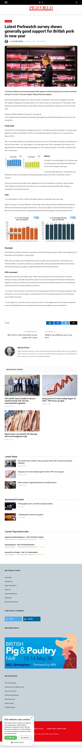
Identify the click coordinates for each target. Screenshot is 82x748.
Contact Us (8, 581)
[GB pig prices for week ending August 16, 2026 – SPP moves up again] (59, 385)
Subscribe (8, 598)
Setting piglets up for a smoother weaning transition (35, 504)
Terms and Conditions (56, 729)
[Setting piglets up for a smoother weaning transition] (10, 506)
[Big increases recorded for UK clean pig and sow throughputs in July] (22, 420)
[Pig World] (41, 8)
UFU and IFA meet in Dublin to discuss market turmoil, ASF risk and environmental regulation (20, 400)
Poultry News (9, 703)
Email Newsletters (11, 593)
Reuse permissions (11, 602)
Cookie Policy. (12, 733)
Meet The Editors (10, 585)
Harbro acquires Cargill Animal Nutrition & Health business (37, 482)
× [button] (32, 718)
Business (8, 21)
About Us (8, 589)
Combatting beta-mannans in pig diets (30, 514)
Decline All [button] (25, 738)
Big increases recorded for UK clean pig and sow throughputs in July (21, 435)
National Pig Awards (12, 695)
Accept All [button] (11, 738)
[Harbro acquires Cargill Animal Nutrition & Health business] (10, 485)
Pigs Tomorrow (10, 699)
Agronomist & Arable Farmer (14, 687)
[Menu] (6, 2)
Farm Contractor (10, 691)
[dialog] (18, 731)
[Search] (76, 2)
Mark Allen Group (47, 734)
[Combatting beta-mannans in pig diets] (10, 517)
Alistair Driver (17, 41)
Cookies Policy (37, 729)
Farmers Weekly (10, 683)
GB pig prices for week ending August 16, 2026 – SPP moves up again (59, 399)
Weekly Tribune (10, 707)
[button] (18, 742)
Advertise (8, 577)
